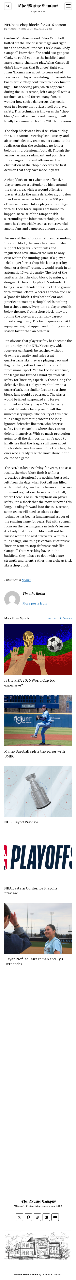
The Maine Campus (38, 6)
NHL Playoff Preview (21, 822)
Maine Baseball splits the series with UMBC (34, 753)
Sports (26, 580)
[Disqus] (38, 1024)
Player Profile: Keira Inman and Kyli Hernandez (33, 961)
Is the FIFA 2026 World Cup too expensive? (29, 682)
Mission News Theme (26, 1274)
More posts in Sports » (59, 618)
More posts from (34, 603)
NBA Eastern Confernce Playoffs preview (30, 890)
